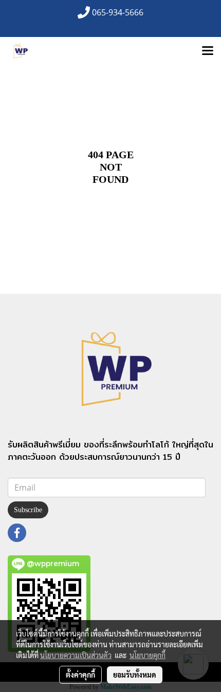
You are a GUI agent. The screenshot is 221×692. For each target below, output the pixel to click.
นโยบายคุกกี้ (147, 655)
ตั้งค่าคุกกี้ (80, 674)
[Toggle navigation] (207, 51)
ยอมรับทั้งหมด (134, 674)
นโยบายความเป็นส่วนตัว (76, 655)
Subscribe (28, 510)
